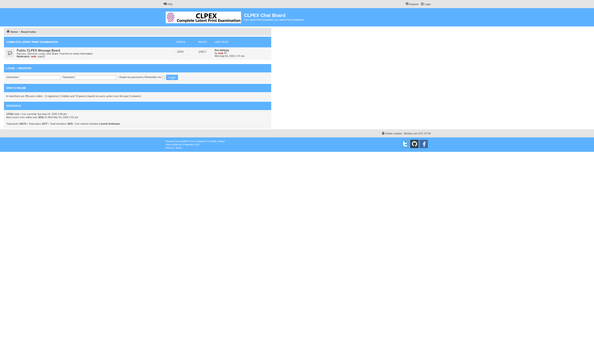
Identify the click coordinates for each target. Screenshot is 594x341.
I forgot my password (130, 77)
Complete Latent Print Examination (32, 42)
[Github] (414, 144)
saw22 (41, 56)
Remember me (153, 77)
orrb (33, 56)
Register (24, 68)
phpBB (183, 141)
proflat (175, 144)
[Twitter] (405, 144)
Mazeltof (189, 144)
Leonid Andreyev (109, 123)
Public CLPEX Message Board (38, 50)
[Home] (203, 16)
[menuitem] (168, 4)
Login (10, 68)
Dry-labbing (222, 50)
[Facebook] (424, 144)
